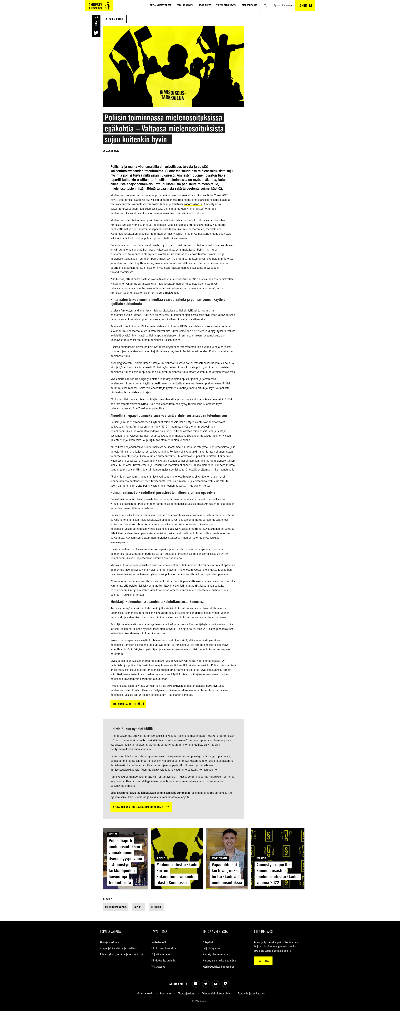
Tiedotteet (156, 907)
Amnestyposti (219, 858)
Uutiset (113, 834)
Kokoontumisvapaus (116, 907)
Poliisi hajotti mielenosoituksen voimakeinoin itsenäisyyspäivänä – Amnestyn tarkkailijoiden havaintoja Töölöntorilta (125, 861)
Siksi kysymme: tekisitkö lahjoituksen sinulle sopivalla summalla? (150, 792)
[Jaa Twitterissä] (96, 32)
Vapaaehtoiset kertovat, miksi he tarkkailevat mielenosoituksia (227, 874)
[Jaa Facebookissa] (96, 23)
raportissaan (191, 204)
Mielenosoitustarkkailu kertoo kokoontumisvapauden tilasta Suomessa (176, 874)
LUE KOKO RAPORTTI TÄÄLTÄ (128, 704)
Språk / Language (283, 5)
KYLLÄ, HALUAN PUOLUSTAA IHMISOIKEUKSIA (138, 807)
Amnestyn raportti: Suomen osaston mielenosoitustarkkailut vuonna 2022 (277, 874)
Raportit (261, 858)
